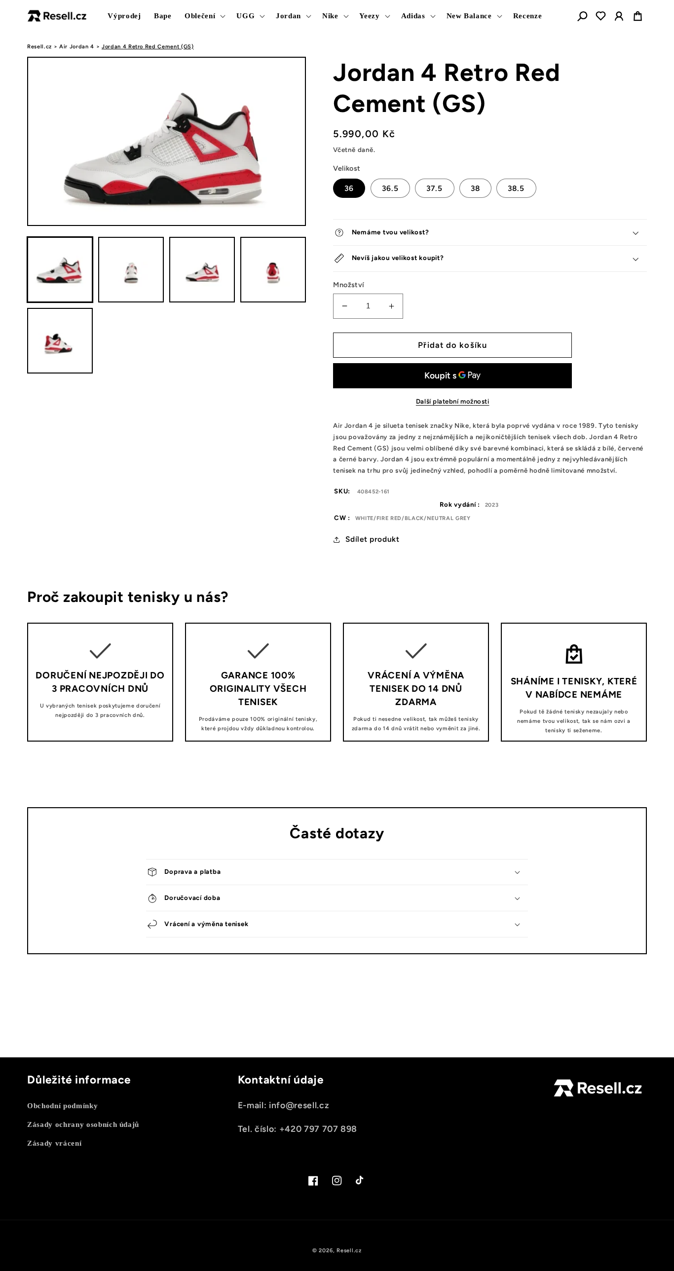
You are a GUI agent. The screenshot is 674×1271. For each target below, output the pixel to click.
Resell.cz (39, 46)
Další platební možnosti (452, 401)
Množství (349, 284)
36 (349, 188)
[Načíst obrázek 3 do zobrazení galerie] (202, 269)
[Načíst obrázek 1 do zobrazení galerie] (60, 269)
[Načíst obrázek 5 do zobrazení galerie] (60, 341)
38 (475, 188)
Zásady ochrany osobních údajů (83, 1124)
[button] (204, 15)
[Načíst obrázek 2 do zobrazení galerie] (131, 269)
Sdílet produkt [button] (372, 539)
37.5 (434, 188)
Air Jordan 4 (76, 46)
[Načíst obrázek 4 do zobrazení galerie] (273, 269)
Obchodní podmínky (62, 1105)
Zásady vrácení (54, 1143)
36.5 (390, 188)
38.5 (516, 188)
